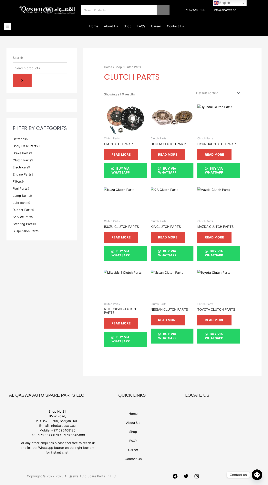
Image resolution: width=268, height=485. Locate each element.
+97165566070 (47, 435)
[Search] (163, 10)
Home (93, 26)
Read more (121, 154)
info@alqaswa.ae (63, 426)
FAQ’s (141, 26)
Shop (127, 26)
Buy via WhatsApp (120, 170)
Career (156, 26)
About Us (111, 26)
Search (18, 58)
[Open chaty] (257, 474)
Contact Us (175, 26)
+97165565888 (73, 435)
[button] (7, 26)
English (224, 3)
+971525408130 (63, 430)
